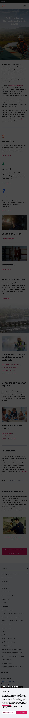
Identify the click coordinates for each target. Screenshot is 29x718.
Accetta (22, 712)
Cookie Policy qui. (6, 705)
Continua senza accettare (10, 686)
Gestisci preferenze (9, 712)
